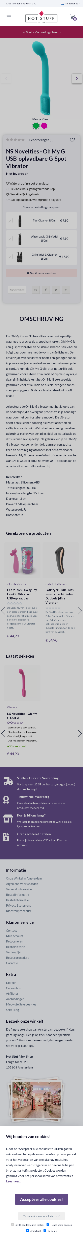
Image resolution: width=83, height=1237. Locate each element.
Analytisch (36, 1231)
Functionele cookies (61, 1225)
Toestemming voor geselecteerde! (41, 1216)
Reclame (52, 1231)
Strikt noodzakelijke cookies (30, 1225)
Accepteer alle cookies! (41, 1199)
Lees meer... (13, 1181)
